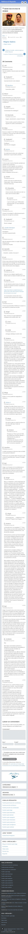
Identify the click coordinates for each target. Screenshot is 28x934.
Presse (22, 928)
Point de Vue (5, 851)
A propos (10, 930)
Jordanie (17, 37)
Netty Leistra (5, 849)
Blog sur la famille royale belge (9, 844)
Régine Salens (9, 42)
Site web (4, 747)
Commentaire (6, 729)
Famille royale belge (7, 810)
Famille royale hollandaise (8, 819)
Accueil (5, 928)
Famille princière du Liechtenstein (10, 807)
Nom (4, 742)
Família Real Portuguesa (8, 835)
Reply (24, 64)
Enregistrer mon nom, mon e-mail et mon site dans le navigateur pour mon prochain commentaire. (13, 754)
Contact (5, 930)
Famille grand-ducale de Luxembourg (11, 802)
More (3, 35)
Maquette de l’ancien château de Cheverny (17, 893)
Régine (5, 37)
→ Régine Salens (6, 44)
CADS (4, 931)
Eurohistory (5, 846)
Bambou (10, 85)
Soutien (18, 928)
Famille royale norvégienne (9, 824)
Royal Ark (4, 853)
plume (8, 149)
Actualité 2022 (12, 37)
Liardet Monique (9, 227)
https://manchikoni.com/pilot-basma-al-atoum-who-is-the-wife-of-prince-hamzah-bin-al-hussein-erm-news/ (14, 291)
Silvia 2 (8, 402)
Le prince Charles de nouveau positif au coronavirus (14, 54)
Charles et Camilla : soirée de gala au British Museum (13, 51)
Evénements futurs (12, 928)
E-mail (16, 742)
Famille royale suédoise (8, 827)
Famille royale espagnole (8, 817)
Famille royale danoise (7, 815)
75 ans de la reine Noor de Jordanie (15, 909)
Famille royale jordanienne (8, 822)
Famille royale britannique (8, 812)
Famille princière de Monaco (9, 805)
